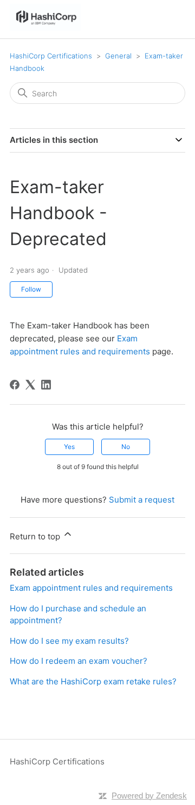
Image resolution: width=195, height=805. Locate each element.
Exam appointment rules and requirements (91, 588)
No (125, 447)
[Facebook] (15, 385)
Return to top (36, 536)
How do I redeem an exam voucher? (78, 661)
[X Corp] (30, 385)
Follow (31, 289)
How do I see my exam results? (69, 641)
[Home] (45, 28)
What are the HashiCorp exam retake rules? (93, 681)
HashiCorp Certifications (51, 55)
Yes (69, 447)
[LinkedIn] (46, 385)
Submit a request (141, 499)
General (118, 55)
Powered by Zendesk (149, 795)
